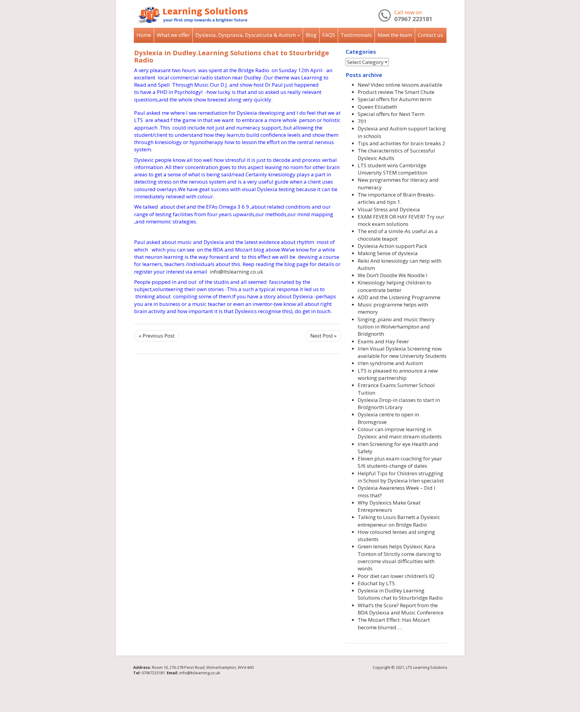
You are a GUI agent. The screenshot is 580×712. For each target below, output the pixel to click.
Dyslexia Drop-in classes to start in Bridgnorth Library (399, 403)
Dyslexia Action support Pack (392, 245)
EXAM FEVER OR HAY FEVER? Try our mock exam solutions (401, 220)
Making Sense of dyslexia (388, 253)
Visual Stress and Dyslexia (389, 209)
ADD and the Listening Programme (399, 297)
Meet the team (395, 34)
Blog (311, 34)
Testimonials (356, 34)
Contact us (430, 34)
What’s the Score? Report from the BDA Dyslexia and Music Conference (400, 609)
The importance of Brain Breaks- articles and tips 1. (396, 198)
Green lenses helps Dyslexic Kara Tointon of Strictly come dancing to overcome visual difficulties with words (399, 557)
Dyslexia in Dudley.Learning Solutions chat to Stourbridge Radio (231, 56)
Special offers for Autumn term (394, 99)
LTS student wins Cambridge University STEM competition (392, 169)
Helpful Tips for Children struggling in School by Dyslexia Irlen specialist (401, 477)
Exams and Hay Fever (383, 341)
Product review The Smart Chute (396, 91)
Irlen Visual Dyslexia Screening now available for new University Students (402, 352)
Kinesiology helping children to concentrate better (394, 286)
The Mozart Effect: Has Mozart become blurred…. (394, 623)
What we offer (173, 34)
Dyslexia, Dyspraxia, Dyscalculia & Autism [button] (246, 34)
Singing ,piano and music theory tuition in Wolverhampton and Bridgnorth (396, 327)
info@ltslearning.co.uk (236, 271)
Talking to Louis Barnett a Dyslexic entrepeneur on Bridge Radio (399, 521)
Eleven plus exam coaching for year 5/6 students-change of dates (400, 462)
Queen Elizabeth (377, 106)
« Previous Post (157, 335)
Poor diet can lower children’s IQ (396, 575)
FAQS (328, 34)
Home (144, 34)
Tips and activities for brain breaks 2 (401, 143)
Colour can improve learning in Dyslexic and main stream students (400, 433)
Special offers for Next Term (391, 114)
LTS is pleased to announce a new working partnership (398, 374)
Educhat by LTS (376, 583)
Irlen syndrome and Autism (390, 363)
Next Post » (323, 335)
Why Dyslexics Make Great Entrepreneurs (389, 506)
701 (362, 121)
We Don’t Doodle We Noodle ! (392, 275)
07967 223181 (413, 19)
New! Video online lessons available (400, 84)
